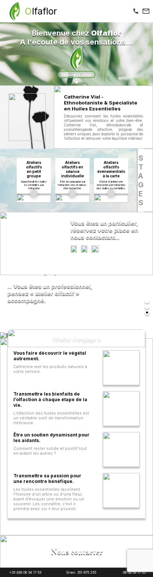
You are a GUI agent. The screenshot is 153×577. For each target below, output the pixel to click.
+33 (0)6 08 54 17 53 (25, 572)
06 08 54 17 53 (134, 572)
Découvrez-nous (76, 74)
